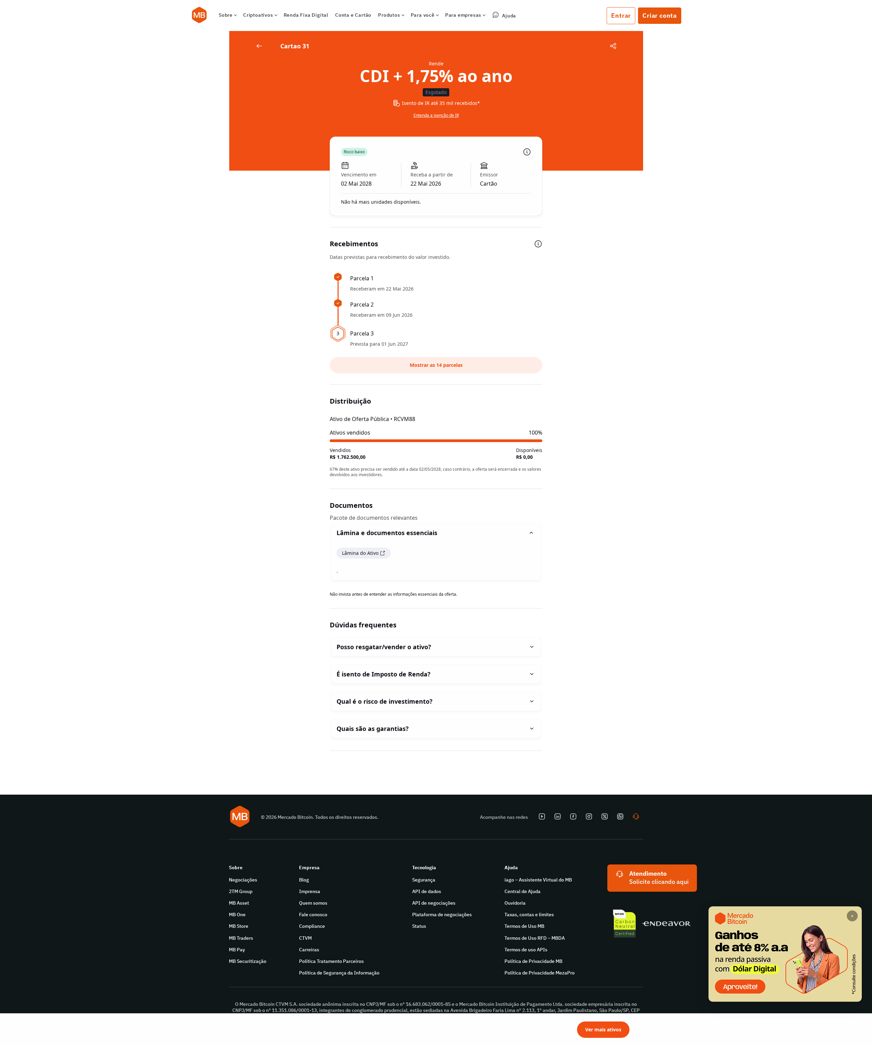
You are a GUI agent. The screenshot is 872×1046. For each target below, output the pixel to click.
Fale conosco (313, 914)
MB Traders (241, 938)
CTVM (305, 938)
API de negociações (433, 903)
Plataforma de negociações (442, 914)
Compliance (312, 926)
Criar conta (659, 15)
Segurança (423, 880)
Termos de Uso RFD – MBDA (534, 938)
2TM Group (240, 891)
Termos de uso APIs (525, 950)
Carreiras (309, 950)
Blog (304, 880)
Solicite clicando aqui (659, 882)
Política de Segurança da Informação (339, 973)
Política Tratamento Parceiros (331, 961)
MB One (237, 914)
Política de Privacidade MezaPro (539, 973)
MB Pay (237, 950)
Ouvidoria (515, 903)
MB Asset (239, 903)
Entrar (621, 15)
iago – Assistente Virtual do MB (538, 880)
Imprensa (309, 891)
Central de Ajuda (522, 891)
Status (419, 926)
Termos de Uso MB (524, 926)
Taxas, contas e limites (529, 914)
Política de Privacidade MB (533, 961)
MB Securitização (247, 961)
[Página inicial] (199, 15)
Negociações (243, 880)
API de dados (426, 891)
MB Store (238, 926)
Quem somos (313, 903)
